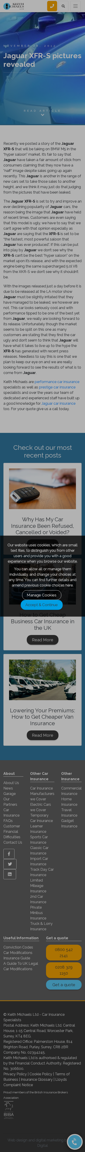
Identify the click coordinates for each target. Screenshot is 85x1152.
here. (69, 585)
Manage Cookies (41, 595)
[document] (42, 576)
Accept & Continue (41, 605)
